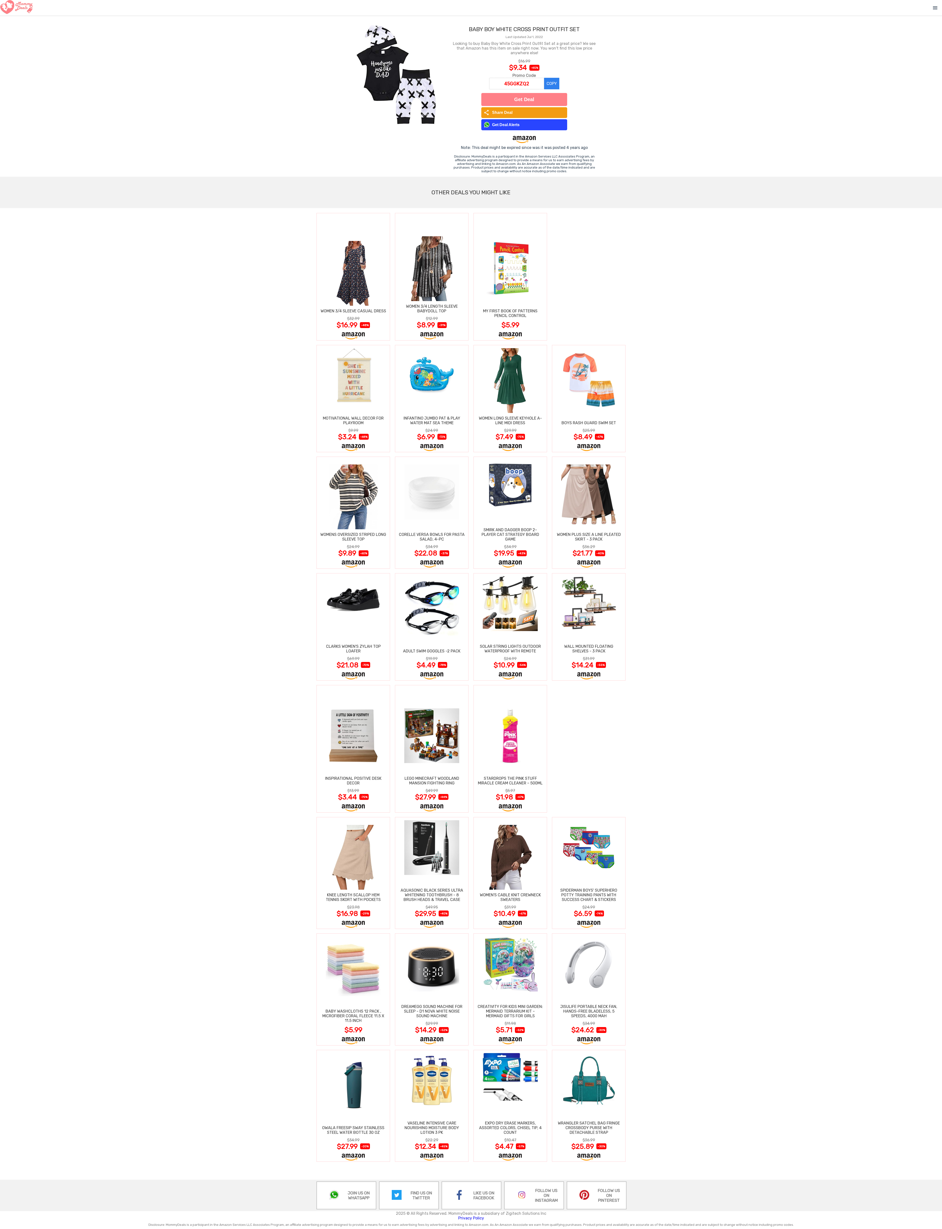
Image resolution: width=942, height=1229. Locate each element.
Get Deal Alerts (506, 125)
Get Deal (524, 99)
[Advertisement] (589, 276)
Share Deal (498, 112)
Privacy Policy (471, 1218)
